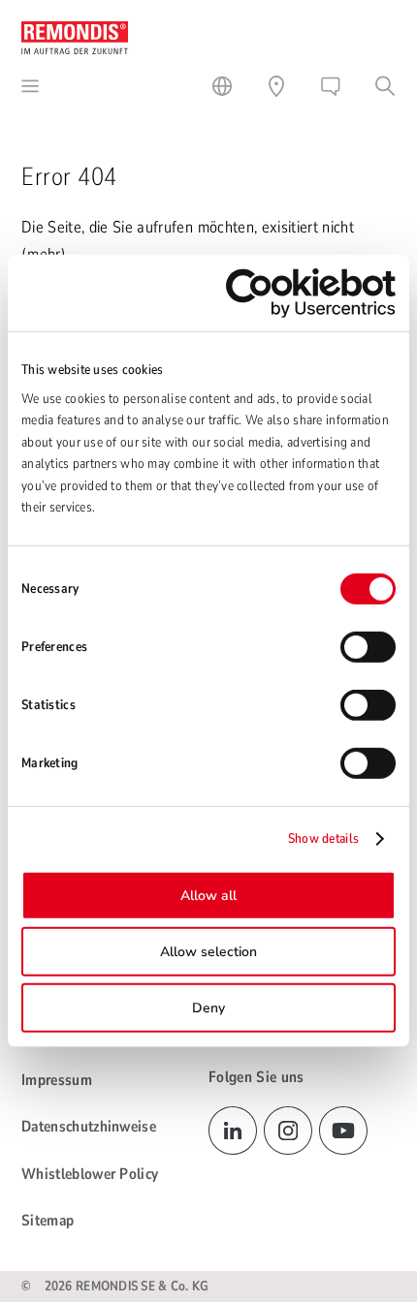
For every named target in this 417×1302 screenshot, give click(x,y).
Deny (208, 1008)
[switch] (368, 647)
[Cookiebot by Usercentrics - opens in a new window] (311, 293)
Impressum (56, 1080)
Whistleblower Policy (89, 1174)
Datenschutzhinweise (88, 1126)
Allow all (208, 895)
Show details (323, 838)
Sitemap (47, 1220)
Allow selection (208, 952)
